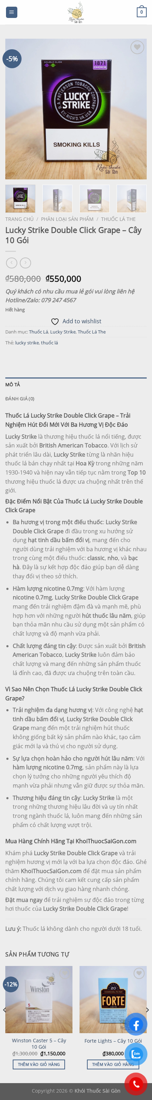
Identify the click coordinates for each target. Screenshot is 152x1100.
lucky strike (27, 342)
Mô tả (12, 384)
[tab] (76, 384)
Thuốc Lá (38, 332)
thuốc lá (49, 342)
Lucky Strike (63, 332)
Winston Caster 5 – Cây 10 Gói (39, 1043)
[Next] (135, 109)
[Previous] (17, 109)
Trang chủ (19, 219)
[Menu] (12, 12)
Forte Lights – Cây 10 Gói (113, 1041)
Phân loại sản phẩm (67, 219)
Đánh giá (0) (19, 398)
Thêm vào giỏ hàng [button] (39, 1064)
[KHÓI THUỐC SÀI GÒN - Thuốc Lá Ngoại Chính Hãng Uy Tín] (76, 12)
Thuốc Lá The (118, 219)
